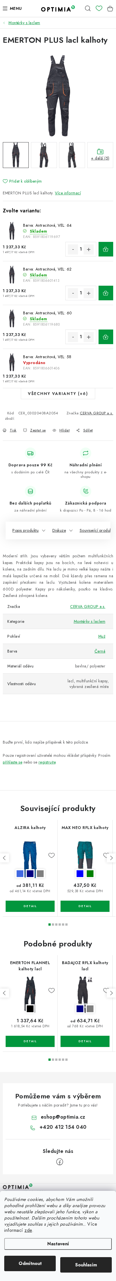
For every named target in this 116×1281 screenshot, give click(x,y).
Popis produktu (25, 530)
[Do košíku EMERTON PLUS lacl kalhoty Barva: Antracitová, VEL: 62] (106, 293)
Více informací (68, 193)
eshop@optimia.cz (63, 1117)
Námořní (30, 873)
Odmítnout (30, 1263)
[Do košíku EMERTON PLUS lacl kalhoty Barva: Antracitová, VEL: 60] (106, 337)
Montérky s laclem (90, 621)
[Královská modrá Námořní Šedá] (30, 859)
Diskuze (59, 530)
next (111, 857)
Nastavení (58, 1244)
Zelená (90, 873)
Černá (100, 651)
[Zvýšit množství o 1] (89, 249)
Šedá (40, 873)
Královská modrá (20, 873)
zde (28, 1230)
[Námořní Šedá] (85, 994)
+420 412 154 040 (63, 1127)
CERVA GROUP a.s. (96, 413)
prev (4, 857)
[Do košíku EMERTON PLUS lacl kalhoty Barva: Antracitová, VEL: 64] (106, 249)
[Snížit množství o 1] (73, 249)
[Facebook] (59, 1162)
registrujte (47, 762)
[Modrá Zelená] (85, 859)
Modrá (80, 873)
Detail (30, 906)
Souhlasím (86, 1265)
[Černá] (30, 994)
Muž (102, 636)
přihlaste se (12, 762)
